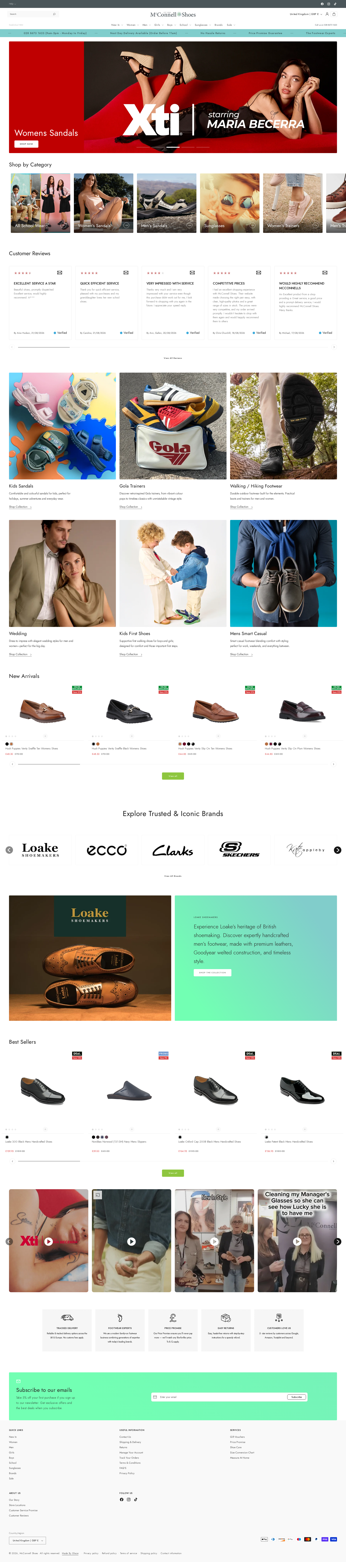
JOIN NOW (173, 810)
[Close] (209, 733)
